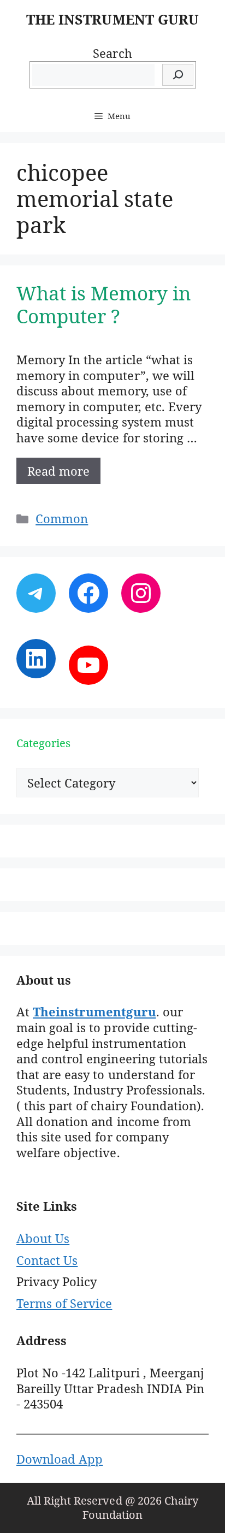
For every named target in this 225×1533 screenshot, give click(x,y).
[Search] (177, 75)
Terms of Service (64, 1303)
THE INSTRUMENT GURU (112, 19)
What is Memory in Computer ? (104, 304)
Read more (58, 471)
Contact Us (47, 1260)
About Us (42, 1238)
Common (61, 518)
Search (112, 53)
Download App (59, 1459)
